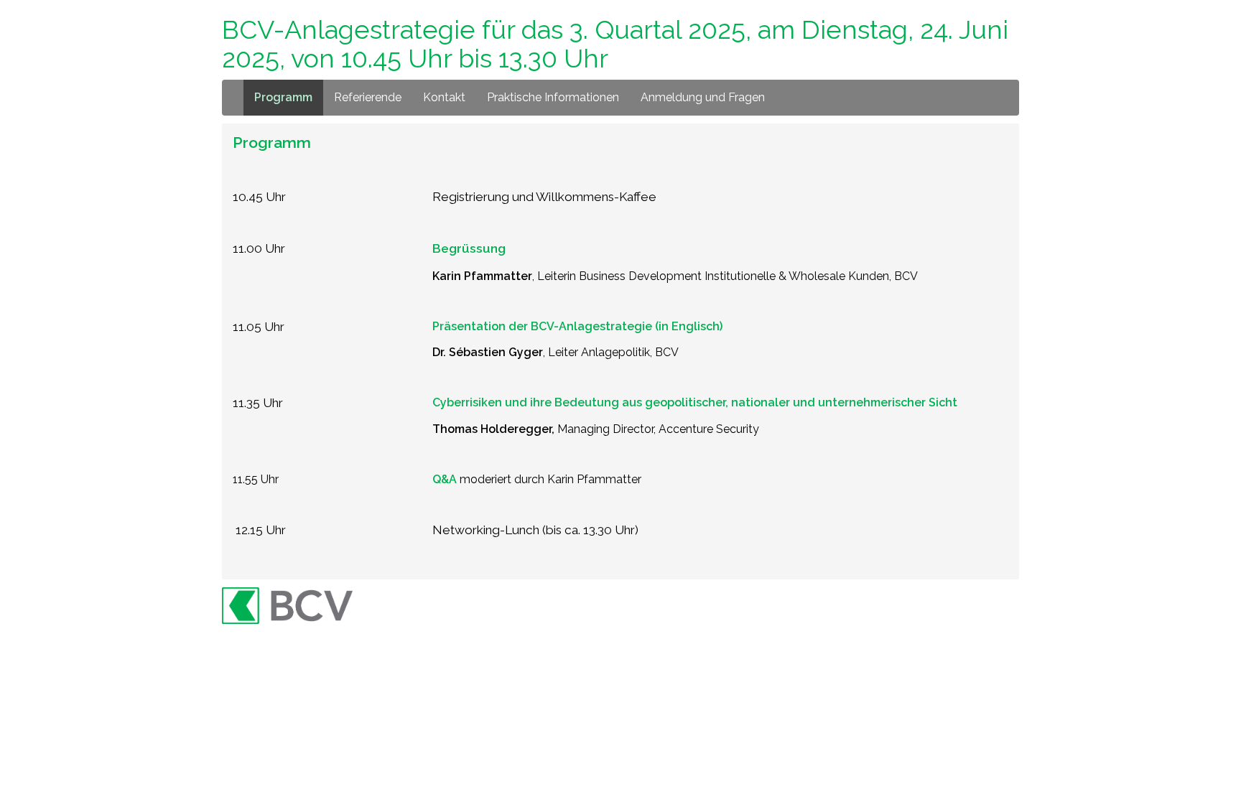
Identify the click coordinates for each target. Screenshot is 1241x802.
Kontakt (444, 97)
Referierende (367, 97)
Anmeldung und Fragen (703, 97)
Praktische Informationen (553, 97)
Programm (283, 97)
